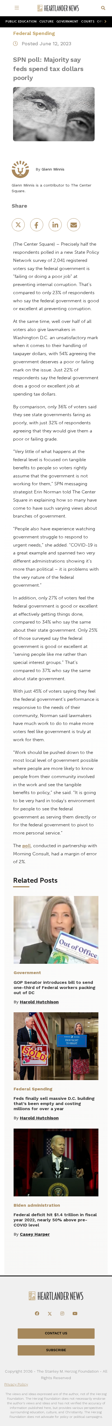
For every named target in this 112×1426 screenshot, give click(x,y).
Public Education (21, 21)
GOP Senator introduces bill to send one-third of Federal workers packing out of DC (54, 987)
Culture (46, 21)
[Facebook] (37, 1314)
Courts (87, 21)
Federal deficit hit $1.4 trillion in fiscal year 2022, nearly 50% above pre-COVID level (55, 1220)
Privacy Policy (16, 1384)
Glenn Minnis (53, 169)
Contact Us (56, 1333)
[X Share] (19, 226)
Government (68, 21)
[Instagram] (62, 1314)
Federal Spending (34, 33)
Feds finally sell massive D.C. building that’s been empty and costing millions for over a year (54, 1103)
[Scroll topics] (104, 21)
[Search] (103, 8)
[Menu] (17, 8)
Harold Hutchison (39, 1001)
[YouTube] (75, 1314)
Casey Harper (35, 1234)
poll (26, 845)
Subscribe (56, 1350)
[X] (49, 1314)
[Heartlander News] (58, 8)
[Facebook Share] (37, 226)
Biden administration (37, 1205)
